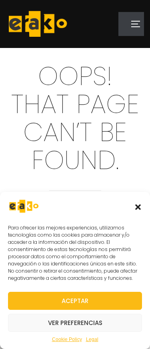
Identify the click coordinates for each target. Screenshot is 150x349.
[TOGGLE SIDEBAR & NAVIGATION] (131, 24)
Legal (92, 339)
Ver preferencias (75, 323)
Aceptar (75, 301)
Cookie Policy (67, 339)
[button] (138, 207)
